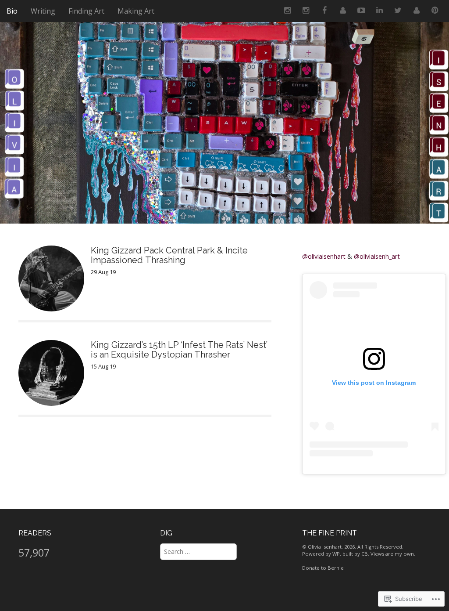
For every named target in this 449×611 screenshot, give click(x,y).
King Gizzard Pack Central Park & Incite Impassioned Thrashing (169, 255)
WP (336, 553)
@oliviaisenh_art (377, 256)
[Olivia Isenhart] (224, 118)
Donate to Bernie (323, 567)
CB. (365, 553)
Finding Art (86, 11)
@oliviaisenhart (324, 256)
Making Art (136, 11)
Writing (43, 11)
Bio (12, 11)
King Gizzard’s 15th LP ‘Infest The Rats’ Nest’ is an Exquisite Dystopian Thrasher (179, 350)
